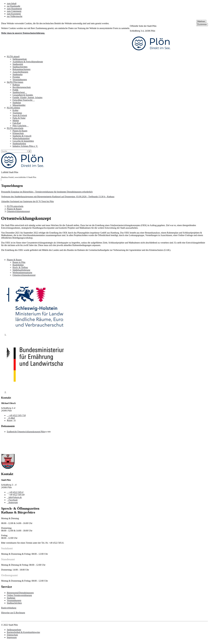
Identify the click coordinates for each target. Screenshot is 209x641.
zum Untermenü (14, 11)
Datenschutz (12, 635)
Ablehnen (201, 21)
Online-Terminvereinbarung (19, 595)
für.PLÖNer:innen (15, 82)
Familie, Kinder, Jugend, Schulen (27, 97)
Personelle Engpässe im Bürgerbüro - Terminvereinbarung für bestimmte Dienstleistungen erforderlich (47, 192)
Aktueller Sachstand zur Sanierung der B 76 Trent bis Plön (27, 201)
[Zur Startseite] (151, 51)
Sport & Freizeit (20, 115)
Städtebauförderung (21, 270)
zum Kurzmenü (14, 14)
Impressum (12, 637)
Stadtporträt (18, 64)
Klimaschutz (18, 133)
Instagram (13, 502)
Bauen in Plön (19, 262)
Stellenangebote (20, 59)
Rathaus (16, 84)
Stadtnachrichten (20, 67)
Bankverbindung (8, 608)
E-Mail (11, 418)
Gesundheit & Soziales (23, 95)
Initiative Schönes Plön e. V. (25, 146)
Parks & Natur (19, 118)
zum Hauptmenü (14, 8)
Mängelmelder (19, 105)
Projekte (16, 77)
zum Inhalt (11, 3)
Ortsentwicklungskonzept (18, 211)
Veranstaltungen (20, 79)
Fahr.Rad (17, 123)
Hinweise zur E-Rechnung (13, 612)
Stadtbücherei (19, 92)
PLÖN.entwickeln (15, 128)
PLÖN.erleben (13, 108)
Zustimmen (202, 24)
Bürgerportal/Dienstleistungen (20, 593)
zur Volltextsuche (14, 16)
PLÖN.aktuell (13, 56)
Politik (15, 90)
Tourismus (17, 113)
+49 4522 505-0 (15, 492)
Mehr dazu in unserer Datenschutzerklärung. (23, 33)
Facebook (12, 500)
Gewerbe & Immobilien (23, 141)
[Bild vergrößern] (35, 335)
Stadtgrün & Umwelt (22, 136)
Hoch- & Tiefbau (20, 267)
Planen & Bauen (20, 131)
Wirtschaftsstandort (21, 138)
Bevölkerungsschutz (22, 87)
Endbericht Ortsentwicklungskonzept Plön (26, 431)
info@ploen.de (15, 497)
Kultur (15, 110)
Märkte (16, 120)
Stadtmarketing (19, 143)
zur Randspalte (13, 6)
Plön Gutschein (20, 125)
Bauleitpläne (18, 265)
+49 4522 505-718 (17, 415)
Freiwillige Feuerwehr (23, 100)
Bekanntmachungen (21, 69)
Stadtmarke (18, 74)
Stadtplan (17, 102)
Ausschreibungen (20, 72)
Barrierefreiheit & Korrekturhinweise (23, 632)
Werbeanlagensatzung (22, 272)
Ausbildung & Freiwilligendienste (28, 61)
